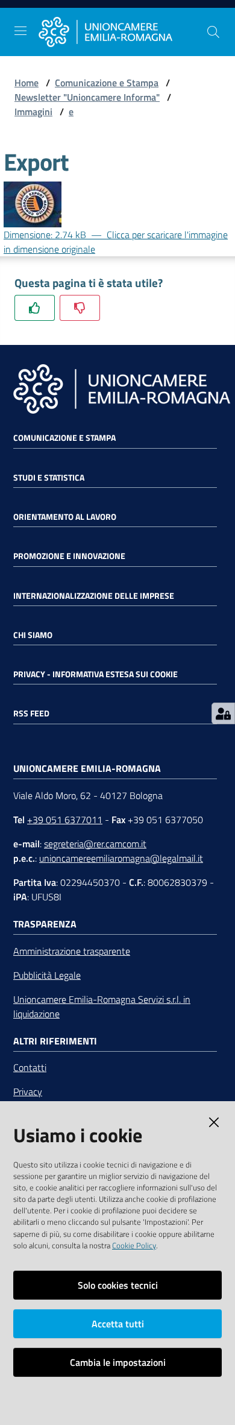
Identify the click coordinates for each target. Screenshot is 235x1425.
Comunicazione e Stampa (106, 82)
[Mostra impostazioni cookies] (223, 713)
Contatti (29, 1067)
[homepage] (122, 32)
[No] (80, 308)
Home (26, 82)
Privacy (27, 1091)
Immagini (33, 111)
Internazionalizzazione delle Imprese (93, 596)
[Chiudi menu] (191, 24)
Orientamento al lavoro (64, 517)
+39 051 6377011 (64, 819)
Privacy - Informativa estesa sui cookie (95, 674)
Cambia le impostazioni (118, 1362)
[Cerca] (213, 32)
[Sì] (34, 308)
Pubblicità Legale (47, 975)
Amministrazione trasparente (71, 951)
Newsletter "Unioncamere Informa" (87, 97)
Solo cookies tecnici (118, 1285)
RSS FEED (31, 713)
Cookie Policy (134, 1245)
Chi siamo (32, 635)
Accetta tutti (118, 1323)
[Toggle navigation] (20, 31)
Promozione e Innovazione (69, 556)
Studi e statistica (48, 477)
